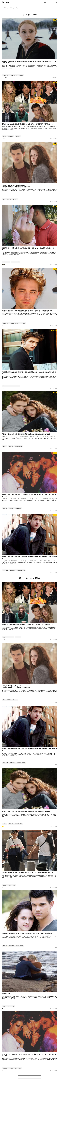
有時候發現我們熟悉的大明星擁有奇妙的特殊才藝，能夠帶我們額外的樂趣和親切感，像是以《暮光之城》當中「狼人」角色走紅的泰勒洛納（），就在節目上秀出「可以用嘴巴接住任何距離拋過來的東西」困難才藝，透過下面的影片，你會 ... (29, 562)
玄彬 (13, 262)
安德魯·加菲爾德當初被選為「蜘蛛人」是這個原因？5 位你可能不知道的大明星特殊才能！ (29, 557)
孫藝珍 (17, 262)
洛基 (13, 1006)
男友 (14, 885)
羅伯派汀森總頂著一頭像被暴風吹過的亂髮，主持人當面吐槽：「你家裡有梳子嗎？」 (28, 311)
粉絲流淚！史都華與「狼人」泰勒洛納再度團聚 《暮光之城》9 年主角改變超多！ (27, 933)
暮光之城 (21, 75)
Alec (3, 1008)
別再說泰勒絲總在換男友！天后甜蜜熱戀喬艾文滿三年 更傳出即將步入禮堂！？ (27, 872)
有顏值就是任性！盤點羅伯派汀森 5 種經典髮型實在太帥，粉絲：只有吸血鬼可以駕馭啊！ (29, 372)
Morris (3, 388)
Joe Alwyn (18, 136)
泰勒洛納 (11, 508)
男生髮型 (9, 386)
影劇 (4, 199)
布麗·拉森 (12, 570)
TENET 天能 (22, 323)
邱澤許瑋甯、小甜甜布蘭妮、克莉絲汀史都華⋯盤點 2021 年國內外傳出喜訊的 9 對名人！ (29, 248)
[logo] (5, 2)
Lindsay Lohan (6, 262)
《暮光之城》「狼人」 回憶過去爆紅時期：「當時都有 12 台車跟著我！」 (17, 186)
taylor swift (10, 136)
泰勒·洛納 (5, 570)
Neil (2, 325)
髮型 (4, 386)
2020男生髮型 (16, 386)
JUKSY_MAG (4, 77)
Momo (3, 138)
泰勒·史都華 (18, 508)
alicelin (3, 264)
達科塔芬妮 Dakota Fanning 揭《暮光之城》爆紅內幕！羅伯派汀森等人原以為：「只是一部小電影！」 (29, 62)
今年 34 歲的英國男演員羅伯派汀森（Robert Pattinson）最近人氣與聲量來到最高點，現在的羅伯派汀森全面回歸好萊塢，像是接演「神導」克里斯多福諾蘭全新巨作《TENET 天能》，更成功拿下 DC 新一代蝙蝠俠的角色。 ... (29, 378)
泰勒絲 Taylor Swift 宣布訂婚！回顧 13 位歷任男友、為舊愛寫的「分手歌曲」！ (27, 124)
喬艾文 (4, 885)
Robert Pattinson (14, 323)
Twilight (15, 199)
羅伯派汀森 (5, 323)
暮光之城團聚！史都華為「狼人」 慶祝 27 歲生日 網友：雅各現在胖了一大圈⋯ (29, 495)
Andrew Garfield (21, 570)
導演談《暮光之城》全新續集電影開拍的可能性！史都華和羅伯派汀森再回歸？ (27, 434)
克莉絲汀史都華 (18, 446)
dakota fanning (13, 75)
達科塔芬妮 (5, 75)
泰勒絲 (4, 136)
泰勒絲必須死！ (7, 993)
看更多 (29, 1077)
